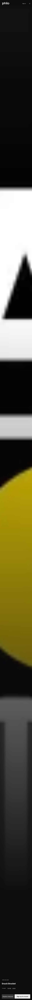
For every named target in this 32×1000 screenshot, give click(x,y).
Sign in (24, 3)
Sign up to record (22, 996)
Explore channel (8, 996)
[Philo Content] (29, 3)
